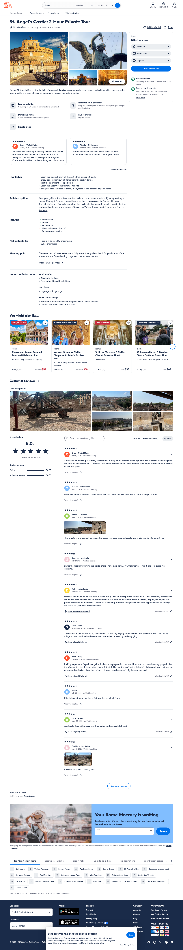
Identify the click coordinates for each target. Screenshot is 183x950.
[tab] (25, 861)
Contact (89, 910)
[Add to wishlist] (45, 322)
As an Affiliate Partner (160, 918)
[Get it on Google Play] (69, 912)
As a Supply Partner (159, 910)
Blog (135, 918)
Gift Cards (137, 927)
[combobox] (151, 438)
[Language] (164, 4)
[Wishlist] (153, 4)
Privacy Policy (91, 918)
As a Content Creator (159, 914)
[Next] (172, 346)
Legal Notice (91, 914)
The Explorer (138, 931)
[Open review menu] (171, 454)
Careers (136, 914)
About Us (137, 910)
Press (135, 923)
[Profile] (174, 4)
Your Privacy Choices (95, 923)
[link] (29, 346)
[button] (18, 27)
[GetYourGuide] (8, 5)
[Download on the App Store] (69, 922)
